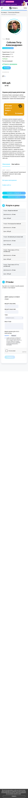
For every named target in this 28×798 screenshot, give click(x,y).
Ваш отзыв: (8, 321)
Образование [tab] (6, 164)
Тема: (6, 315)
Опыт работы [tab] (15, 164)
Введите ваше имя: (10, 309)
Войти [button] (25, 8)
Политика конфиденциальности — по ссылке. (13, 343)
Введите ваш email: (10, 303)
